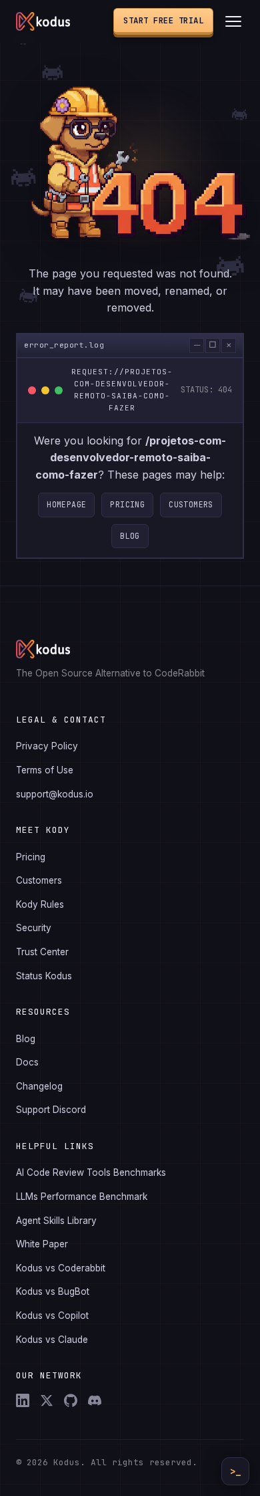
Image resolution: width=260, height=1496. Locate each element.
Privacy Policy (47, 746)
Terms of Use (44, 770)
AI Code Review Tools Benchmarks (91, 1172)
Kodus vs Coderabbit (60, 1268)
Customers (191, 504)
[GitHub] (70, 1400)
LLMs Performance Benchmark (81, 1196)
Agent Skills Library (56, 1220)
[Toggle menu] (233, 21)
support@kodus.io (54, 794)
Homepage (66, 504)
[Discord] (94, 1400)
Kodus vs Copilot (52, 1315)
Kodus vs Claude (52, 1339)
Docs (27, 1062)
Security (33, 927)
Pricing (127, 504)
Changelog (39, 1086)
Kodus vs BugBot (52, 1291)
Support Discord (51, 1109)
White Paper (42, 1244)
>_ (235, 1471)
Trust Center (42, 952)
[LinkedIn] (22, 1400)
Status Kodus (44, 976)
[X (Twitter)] (46, 1400)
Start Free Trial (163, 20)
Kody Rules (40, 904)
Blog (130, 536)
